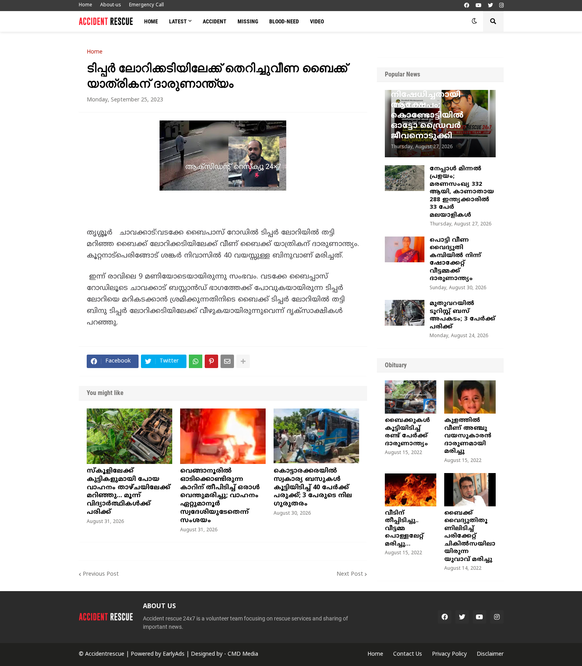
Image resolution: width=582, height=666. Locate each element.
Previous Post (101, 574)
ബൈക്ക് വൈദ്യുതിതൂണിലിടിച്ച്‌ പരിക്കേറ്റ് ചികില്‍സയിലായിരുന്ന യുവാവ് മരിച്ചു (469, 536)
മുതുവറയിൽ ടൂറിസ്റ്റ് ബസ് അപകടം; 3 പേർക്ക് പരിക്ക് (462, 315)
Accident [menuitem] (214, 21)
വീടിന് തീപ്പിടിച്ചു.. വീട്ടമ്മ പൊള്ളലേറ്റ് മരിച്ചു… (404, 529)
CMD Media (243, 654)
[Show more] (243, 361)
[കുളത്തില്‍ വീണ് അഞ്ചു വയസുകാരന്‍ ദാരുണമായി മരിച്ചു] (470, 397)
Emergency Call (146, 5)
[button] (474, 21)
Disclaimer (490, 654)
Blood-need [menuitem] (284, 21)
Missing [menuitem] (248, 21)
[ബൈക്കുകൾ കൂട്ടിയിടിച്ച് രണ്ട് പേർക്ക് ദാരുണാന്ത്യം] (410, 397)
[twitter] (490, 5)
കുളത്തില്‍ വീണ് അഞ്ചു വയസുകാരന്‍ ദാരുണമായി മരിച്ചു (467, 436)
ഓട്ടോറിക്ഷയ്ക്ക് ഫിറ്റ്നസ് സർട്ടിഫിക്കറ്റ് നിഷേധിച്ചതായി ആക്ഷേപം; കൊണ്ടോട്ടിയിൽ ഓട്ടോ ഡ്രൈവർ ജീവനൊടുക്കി (438, 105)
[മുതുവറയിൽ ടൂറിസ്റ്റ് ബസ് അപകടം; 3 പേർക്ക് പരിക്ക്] (404, 313)
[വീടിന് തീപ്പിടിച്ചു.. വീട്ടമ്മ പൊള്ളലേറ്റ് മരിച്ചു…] (410, 489)
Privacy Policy (449, 654)
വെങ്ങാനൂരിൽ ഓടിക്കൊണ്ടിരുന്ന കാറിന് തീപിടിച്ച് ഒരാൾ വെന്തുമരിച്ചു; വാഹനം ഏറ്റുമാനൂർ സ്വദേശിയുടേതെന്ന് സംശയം (220, 496)
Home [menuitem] (151, 21)
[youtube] (478, 5)
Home (85, 5)
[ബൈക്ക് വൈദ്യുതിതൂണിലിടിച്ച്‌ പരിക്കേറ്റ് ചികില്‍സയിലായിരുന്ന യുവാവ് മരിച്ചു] (470, 489)
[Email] (227, 361)
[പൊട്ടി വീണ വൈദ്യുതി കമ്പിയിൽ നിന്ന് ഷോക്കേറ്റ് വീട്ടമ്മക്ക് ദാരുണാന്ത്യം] (404, 249)
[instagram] (501, 5)
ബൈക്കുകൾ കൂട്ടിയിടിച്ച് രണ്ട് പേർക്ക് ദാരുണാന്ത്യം (407, 432)
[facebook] (466, 5)
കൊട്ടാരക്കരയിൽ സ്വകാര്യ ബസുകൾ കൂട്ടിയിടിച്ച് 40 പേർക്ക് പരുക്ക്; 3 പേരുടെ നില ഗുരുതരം (313, 487)
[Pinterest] (211, 361)
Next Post (350, 574)
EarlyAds (173, 654)
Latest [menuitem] (178, 21)
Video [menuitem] (317, 21)
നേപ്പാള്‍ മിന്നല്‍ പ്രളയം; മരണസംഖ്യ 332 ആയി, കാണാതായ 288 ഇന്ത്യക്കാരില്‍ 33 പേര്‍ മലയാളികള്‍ (462, 192)
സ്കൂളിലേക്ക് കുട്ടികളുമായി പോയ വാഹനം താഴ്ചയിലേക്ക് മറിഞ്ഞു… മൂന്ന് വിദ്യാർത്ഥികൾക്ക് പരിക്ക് (128, 491)
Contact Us (407, 654)
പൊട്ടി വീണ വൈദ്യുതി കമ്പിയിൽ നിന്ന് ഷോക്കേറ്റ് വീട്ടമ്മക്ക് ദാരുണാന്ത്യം (455, 260)
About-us (110, 5)
